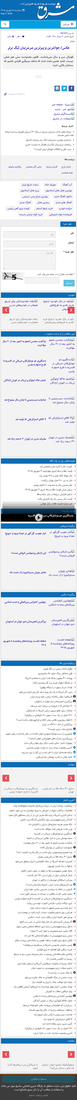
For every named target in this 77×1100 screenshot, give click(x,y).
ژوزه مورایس (67, 172)
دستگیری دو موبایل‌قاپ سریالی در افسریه (50, 515)
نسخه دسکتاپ (38, 1079)
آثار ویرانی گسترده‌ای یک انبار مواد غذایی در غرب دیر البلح (46, 922)
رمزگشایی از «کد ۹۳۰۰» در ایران (57, 724)
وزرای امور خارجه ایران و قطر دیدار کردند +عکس (50, 917)
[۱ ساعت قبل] (61, 347)
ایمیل (71, 243)
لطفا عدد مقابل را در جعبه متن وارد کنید (56, 274)
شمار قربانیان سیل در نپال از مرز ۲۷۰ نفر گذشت (49, 875)
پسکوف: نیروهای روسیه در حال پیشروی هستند (50, 1010)
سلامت (71, 1041)
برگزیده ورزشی (67, 526)
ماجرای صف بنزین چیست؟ (60, 729)
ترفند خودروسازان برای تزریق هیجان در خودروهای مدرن (23, 320)
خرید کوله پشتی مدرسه (31, 214)
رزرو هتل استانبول (30, 190)
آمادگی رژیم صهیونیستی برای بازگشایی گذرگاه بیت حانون (46, 819)
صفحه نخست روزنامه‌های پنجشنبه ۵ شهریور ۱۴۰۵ (24, 643)
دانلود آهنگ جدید (63, 196)
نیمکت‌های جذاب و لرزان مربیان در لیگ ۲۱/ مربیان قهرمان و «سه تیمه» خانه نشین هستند (39, 133)
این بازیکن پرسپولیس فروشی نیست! (28, 553)
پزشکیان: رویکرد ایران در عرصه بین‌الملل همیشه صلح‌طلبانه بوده (42, 806)
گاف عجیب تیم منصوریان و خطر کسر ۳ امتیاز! (51, 931)
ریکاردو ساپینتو (15, 166)
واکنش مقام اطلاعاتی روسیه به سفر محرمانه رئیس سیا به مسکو (43, 954)
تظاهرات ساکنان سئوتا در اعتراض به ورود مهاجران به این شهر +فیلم (41, 810)
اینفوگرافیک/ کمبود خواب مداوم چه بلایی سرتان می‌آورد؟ (58, 1066)
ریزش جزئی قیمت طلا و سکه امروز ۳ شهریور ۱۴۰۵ (48, 489)
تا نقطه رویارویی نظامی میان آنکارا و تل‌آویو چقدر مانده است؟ (44, 720)
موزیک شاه (50, 185)
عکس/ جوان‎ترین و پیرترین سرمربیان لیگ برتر (38, 48)
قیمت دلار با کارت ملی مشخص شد (56, 466)
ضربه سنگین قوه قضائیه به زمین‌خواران (54, 949)
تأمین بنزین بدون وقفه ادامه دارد (57, 1024)
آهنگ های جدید (64, 202)
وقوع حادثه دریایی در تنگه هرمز (57, 669)
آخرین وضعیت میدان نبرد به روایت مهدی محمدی (49, 748)
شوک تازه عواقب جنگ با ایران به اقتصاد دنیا (52, 982)
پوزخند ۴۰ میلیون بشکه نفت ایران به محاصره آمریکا (48, 678)
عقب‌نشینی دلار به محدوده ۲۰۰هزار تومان (52, 485)
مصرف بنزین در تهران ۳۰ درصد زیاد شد (26, 439)
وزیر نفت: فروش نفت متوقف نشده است (53, 829)
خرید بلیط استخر (44, 208)
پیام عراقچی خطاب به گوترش (58, 991)
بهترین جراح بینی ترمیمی (35, 196)
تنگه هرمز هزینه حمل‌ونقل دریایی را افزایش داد (50, 824)
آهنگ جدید (25, 202)
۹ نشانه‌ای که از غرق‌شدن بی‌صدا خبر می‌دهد (51, 706)
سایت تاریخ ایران (30, 185)
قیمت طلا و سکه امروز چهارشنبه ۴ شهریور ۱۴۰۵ (49, 471)
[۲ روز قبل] (56, 307)
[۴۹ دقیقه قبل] (38, 517)
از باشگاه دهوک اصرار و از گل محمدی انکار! (52, 683)
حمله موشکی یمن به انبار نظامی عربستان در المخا (49, 838)
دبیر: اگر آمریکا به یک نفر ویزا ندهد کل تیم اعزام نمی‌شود (45, 692)
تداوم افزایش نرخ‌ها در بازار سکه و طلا (54, 494)
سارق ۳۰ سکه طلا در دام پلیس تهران (58, 790)
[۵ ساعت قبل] (61, 627)
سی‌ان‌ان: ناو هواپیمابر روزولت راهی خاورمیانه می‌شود (47, 1005)
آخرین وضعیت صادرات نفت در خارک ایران (52, 1033)
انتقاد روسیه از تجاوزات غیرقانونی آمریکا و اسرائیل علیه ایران (44, 963)
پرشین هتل (43, 202)
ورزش (66, 24)
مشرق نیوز (48, 9)
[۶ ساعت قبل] (61, 539)
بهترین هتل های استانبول (59, 190)
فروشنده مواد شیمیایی (60, 214)
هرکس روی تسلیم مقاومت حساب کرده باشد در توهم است (45, 912)
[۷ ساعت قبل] (61, 445)
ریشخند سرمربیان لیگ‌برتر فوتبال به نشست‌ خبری (48, 144)
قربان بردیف (51, 166)
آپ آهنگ (67, 185)
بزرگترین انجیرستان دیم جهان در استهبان (26, 621)
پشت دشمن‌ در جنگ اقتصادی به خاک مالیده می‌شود (48, 977)
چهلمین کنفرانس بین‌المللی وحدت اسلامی (25, 602)
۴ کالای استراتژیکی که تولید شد (30, 419)
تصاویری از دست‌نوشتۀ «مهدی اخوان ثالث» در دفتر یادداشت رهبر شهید (39, 734)
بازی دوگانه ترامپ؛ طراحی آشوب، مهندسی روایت (49, 903)
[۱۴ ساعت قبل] (20, 1053)
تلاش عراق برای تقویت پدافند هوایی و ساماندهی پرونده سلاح (43, 940)
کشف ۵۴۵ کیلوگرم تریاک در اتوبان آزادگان (25, 380)
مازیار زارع (66, 166)
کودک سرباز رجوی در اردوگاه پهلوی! (56, 687)
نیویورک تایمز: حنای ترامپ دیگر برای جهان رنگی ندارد (48, 743)
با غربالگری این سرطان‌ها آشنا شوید (23, 1066)
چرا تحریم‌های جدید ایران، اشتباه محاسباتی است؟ (49, 885)
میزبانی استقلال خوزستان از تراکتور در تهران (52, 880)
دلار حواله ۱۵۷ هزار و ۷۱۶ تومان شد (55, 476)
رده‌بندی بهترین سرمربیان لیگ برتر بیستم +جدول (48, 140)
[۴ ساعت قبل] (61, 386)
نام (72, 233)
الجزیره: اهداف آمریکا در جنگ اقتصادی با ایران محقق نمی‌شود (43, 861)
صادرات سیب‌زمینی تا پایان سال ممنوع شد (25, 400)
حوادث (71, 765)
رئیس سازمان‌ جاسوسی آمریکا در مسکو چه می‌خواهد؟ (47, 945)
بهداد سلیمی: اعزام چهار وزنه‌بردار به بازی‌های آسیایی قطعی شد (42, 986)
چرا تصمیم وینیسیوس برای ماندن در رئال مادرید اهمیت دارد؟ (44, 852)
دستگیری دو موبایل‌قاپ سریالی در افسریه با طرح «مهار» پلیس (24, 363)
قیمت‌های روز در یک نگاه (62, 461)
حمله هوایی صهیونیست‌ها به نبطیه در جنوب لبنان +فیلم (46, 871)
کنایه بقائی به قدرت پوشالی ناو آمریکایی (54, 757)
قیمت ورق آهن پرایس (18, 208)
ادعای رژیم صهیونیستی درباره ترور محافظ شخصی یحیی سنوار (44, 926)
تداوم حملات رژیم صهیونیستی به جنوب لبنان (51, 968)
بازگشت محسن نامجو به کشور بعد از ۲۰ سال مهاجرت (24, 343)
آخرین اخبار (69, 800)
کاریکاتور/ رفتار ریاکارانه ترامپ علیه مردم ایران (51, 697)
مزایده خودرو (65, 208)
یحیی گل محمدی (33, 166)
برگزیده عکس (68, 595)
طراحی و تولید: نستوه (38, 1095)
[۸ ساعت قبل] (61, 647)
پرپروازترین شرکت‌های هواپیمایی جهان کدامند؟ (50, 738)
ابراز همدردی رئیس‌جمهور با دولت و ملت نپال (51, 908)
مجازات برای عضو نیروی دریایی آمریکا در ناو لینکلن (49, 710)
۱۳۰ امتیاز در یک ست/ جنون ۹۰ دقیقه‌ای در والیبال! (48, 715)
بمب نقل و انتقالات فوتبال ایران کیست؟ (52, 149)
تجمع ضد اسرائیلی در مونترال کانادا (55, 847)
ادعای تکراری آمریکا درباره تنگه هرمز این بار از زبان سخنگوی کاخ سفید (40, 815)
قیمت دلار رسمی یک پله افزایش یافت (54, 499)
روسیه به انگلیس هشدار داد (59, 959)
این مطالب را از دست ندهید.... (59, 334)
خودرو (72, 295)
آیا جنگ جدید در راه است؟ (60, 973)
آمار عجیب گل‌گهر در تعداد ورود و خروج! (25, 533)
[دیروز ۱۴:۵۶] (61, 578)
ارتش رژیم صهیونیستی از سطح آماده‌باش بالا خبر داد (48, 936)
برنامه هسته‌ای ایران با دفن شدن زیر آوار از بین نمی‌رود (46, 752)
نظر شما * (68, 252)
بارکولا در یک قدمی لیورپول (60, 866)
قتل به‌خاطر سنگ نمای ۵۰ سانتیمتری (55, 673)
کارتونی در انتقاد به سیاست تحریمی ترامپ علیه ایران (48, 889)
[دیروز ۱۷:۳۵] (61, 559)
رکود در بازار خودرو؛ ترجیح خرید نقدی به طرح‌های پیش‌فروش (58, 320)
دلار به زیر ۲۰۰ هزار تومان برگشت (56, 480)
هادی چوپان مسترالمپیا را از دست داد (28, 572)
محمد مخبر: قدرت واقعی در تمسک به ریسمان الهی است (46, 894)
